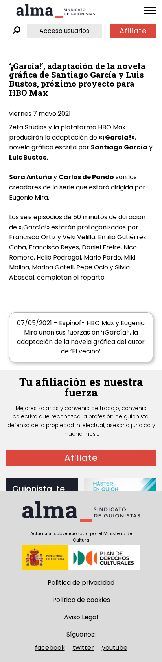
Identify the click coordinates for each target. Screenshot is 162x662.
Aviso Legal (81, 617)
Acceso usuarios (64, 30)
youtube (114, 647)
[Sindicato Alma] (55, 11)
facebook (50, 647)
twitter (83, 647)
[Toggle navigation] (150, 11)
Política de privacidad (81, 582)
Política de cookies (81, 599)
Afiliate (133, 31)
